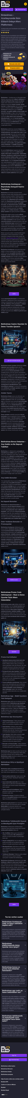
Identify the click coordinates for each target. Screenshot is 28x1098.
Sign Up (7, 9)
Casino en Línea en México (8, 1084)
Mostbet (3, 1087)
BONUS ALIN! (14, 579)
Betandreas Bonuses (7, 1068)
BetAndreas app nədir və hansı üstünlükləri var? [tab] (12, 991)
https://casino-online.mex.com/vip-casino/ (12, 1079)
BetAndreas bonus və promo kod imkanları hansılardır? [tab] (11, 968)
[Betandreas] (5, 4)
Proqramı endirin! (15, 68)
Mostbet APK (4, 1081)
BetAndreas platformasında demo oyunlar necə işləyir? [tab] (11, 945)
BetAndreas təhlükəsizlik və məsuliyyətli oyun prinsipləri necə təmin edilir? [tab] (12, 1018)
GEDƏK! (14, 651)
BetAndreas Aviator (6, 1071)
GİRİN (14, 294)
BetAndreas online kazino (8, 1066)
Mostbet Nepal (5, 1090)
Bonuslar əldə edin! (15, 64)
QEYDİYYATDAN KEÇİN (14, 360)
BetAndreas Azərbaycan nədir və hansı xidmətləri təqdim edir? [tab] (12, 923)
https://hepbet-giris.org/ (12, 238)
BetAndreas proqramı (7, 1074)
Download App (21, 9)
